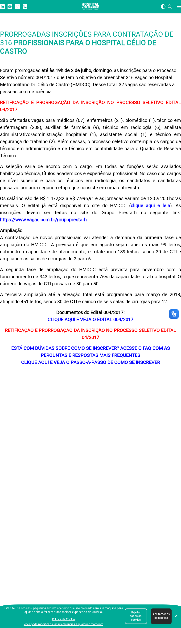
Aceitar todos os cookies (161, 616)
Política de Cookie (63, 619)
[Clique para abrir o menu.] (177, 6)
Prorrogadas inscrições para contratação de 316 (86, 42)
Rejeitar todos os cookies (135, 616)
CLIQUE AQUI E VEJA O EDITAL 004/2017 (90, 319)
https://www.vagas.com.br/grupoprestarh (43, 219)
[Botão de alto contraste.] (163, 6)
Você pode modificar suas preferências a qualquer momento (63, 624)
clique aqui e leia (150, 205)
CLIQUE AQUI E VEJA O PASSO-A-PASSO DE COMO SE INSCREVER (90, 362)
